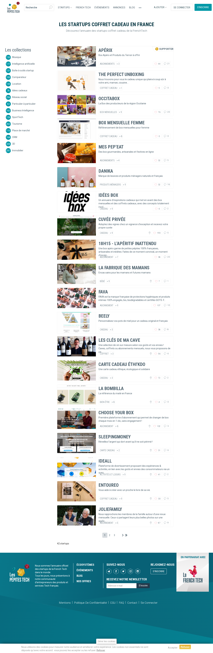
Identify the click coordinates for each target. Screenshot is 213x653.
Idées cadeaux (19, 90)
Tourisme (17, 123)
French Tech (83, 7)
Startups (64, 7)
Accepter (173, 647)
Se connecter (182, 7)
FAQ (121, 602)
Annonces (119, 7)
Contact (132, 602)
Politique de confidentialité (90, 602)
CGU (112, 602)
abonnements (107, 63)
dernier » (126, 535)
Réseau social (19, 97)
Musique (16, 57)
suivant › (122, 535)
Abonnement (106, 257)
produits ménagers (110, 184)
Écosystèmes (85, 564)
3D (13, 143)
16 (168, 184)
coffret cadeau (108, 88)
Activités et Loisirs (110, 474)
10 (168, 305)
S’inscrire (203, 7)
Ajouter (159, 7)
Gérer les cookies (106, 641)
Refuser (101, 650)
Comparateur (19, 77)
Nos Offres (84, 581)
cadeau (104, 208)
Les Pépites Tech (13, 7)
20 (168, 112)
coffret (104, 353)
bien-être (105, 402)
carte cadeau (107, 450)
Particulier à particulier (24, 103)
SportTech (17, 117)
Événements (102, 7)
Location (16, 83)
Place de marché (21, 130)
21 (168, 63)
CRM (14, 137)
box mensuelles (108, 112)
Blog (132, 7)
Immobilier (17, 150)
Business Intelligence (23, 110)
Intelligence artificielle (23, 63)
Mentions (65, 602)
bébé (102, 281)
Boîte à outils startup (23, 70)
